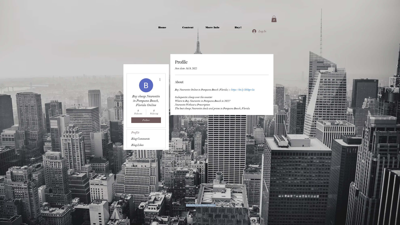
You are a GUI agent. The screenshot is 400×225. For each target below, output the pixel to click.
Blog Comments (140, 138)
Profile (135, 132)
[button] (274, 19)
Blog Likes (137, 145)
